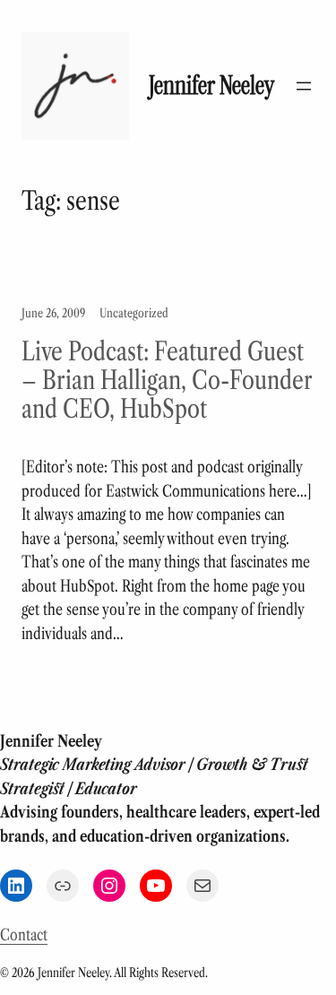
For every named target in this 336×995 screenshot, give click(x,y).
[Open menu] (303, 86)
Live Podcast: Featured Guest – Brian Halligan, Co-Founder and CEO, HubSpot (167, 380)
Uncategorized (133, 313)
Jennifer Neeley (211, 85)
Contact (23, 935)
